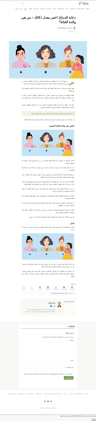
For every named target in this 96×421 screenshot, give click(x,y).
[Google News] (45, 401)
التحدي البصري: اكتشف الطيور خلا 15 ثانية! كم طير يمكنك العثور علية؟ (51, 113)
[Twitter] (51, 401)
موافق (93, 419)
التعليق (71, 340)
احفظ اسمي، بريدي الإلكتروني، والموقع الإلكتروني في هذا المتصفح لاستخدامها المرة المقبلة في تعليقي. (47, 374)
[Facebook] (51, 306)
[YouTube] (48, 401)
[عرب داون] (84, 3)
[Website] (54, 306)
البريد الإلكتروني (69, 367)
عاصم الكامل (70, 28)
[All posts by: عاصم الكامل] (59, 305)
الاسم (71, 360)
